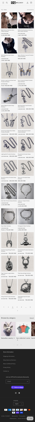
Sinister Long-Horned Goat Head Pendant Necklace (8, 81)
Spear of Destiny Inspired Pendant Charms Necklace (25, 56)
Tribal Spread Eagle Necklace (24, 273)
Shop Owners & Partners (9, 360)
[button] (3, 2)
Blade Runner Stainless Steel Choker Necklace (7, 30)
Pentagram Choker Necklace (24, 226)
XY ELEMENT (7, 416)
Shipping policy (13, 418)
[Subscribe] (27, 381)
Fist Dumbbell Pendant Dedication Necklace (25, 250)
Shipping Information (9, 356)
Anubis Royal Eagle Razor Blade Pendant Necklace (8, 131)
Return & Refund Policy (9, 363)
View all (32, 318)
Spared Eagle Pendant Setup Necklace (7, 106)
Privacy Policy (6, 367)
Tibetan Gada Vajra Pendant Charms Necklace (24, 131)
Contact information (22, 418)
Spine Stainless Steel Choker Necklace (7, 56)
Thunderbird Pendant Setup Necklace (24, 154)
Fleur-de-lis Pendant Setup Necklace (24, 178)
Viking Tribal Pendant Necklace (8, 296)
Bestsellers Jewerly (7, 338)
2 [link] (12, 307)
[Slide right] (21, 345)
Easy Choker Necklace (6, 226)
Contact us (6, 371)
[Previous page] (4, 307)
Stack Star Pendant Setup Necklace (9, 200)
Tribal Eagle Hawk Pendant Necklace (24, 297)
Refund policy (15, 416)
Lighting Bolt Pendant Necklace (8, 154)
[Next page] (17, 310)
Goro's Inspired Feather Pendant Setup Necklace (25, 81)
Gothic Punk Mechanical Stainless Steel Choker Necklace (25, 30)
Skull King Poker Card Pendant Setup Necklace (25, 106)
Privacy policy (22, 416)
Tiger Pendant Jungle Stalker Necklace (7, 274)
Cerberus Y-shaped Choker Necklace (24, 201)
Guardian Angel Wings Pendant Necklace (8, 250)
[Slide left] (14, 345)
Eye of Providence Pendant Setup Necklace (8, 178)
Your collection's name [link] (23, 338)
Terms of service (30, 416)
